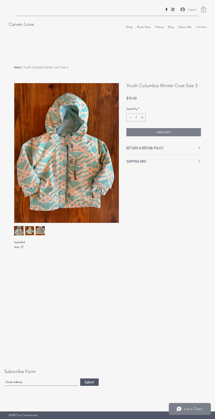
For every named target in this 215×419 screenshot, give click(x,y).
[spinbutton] (136, 117)
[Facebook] (166, 9)
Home (17, 67)
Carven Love (21, 24)
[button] (203, 9)
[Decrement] (130, 117)
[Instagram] (173, 9)
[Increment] (142, 117)
